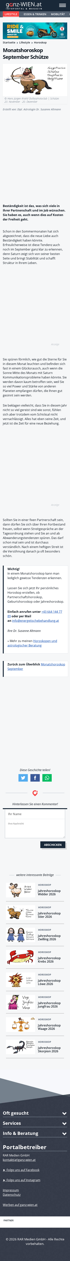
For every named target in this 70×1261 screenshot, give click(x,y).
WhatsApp (47, 778)
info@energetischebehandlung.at (35, 621)
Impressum (11, 1190)
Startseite (9, 42)
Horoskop (40, 42)
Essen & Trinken (35, 14)
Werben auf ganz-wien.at (20, 1205)
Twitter (23, 778)
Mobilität (58, 14)
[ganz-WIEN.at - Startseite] (35, 5)
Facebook (35, 778)
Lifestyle (11, 14)
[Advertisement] (35, 155)
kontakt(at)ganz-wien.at (19, 1160)
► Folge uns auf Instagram (21, 1180)
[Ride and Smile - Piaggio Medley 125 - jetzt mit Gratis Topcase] (35, 30)
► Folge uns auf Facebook (21, 1170)
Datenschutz (12, 1195)
